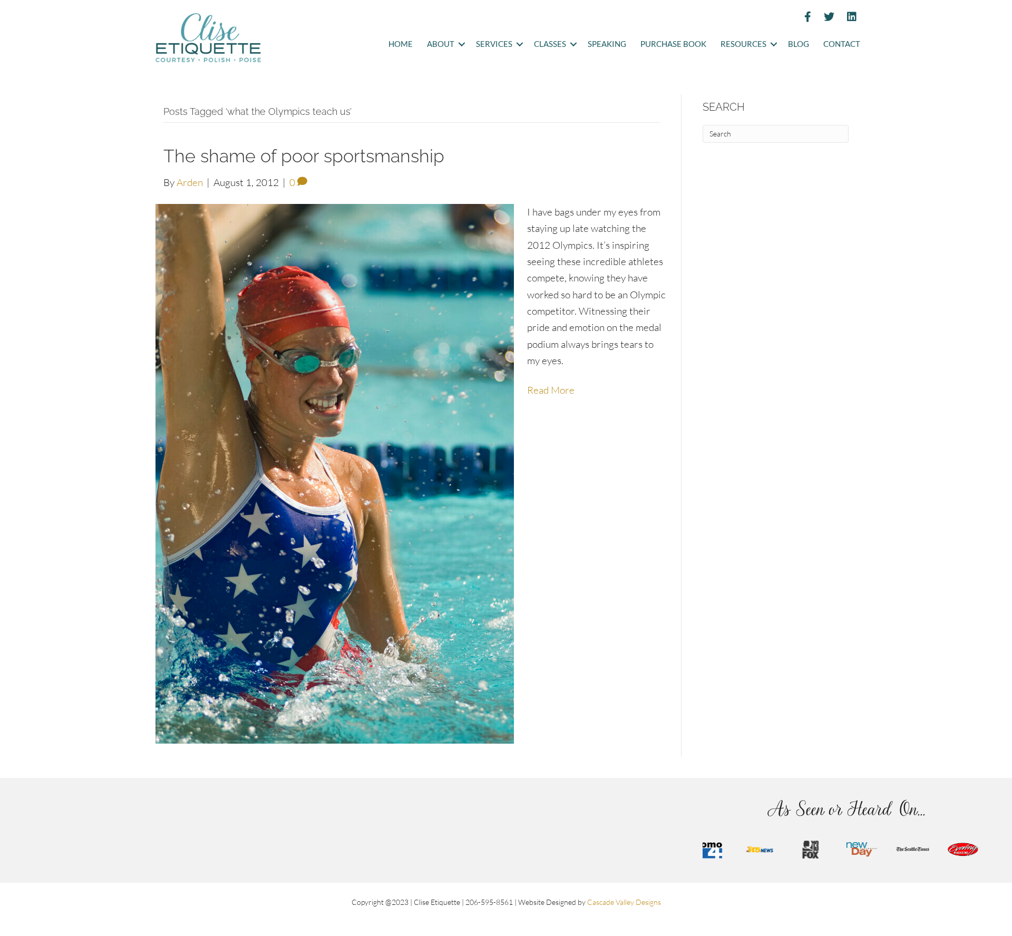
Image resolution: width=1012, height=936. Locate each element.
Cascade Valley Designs (624, 902)
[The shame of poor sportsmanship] (334, 472)
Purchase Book (673, 44)
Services (494, 44)
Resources (743, 44)
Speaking (607, 44)
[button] (461, 44)
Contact (841, 44)
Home (400, 44)
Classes (550, 44)
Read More (551, 390)
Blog (798, 44)
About (440, 44)
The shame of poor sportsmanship (303, 156)
